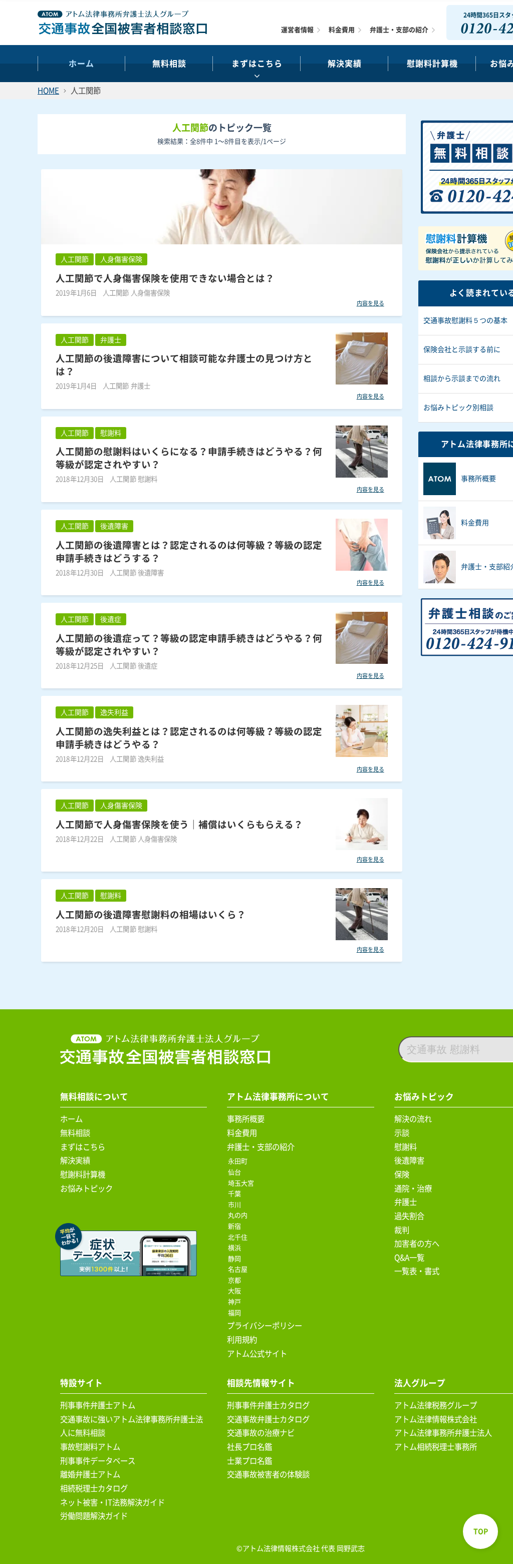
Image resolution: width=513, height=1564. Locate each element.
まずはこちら (257, 64)
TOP (480, 1531)
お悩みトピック (86, 1189)
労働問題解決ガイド (94, 1516)
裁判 (401, 1230)
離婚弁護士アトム (90, 1474)
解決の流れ (413, 1119)
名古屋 (239, 1269)
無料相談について (94, 1096)
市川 (236, 1205)
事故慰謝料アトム (90, 1447)
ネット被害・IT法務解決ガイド (112, 1502)
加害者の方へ (416, 1244)
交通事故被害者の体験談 (268, 1474)
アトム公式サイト (257, 1354)
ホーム (81, 64)
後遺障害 (409, 1160)
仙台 (236, 1172)
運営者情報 (297, 30)
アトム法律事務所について (278, 1096)
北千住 (239, 1237)
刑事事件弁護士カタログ (268, 1405)
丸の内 (239, 1215)
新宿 (236, 1226)
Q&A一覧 (409, 1258)
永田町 (239, 1161)
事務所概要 (246, 1119)
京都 (236, 1280)
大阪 (236, 1291)
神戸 (236, 1302)
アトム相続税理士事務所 (435, 1447)
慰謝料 (405, 1147)
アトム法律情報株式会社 (435, 1419)
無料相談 (169, 64)
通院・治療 (413, 1189)
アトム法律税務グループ (435, 1405)
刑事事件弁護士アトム (97, 1405)
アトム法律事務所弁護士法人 (443, 1433)
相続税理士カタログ (94, 1488)
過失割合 (409, 1216)
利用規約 (242, 1340)
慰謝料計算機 (82, 1174)
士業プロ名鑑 (249, 1461)
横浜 (236, 1248)
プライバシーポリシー (264, 1326)
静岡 (236, 1259)
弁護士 (405, 1202)
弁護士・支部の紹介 (399, 30)
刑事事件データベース (97, 1461)
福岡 (236, 1313)
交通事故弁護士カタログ (268, 1419)
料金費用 (342, 30)
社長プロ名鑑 (249, 1447)
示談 (401, 1133)
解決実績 (345, 64)
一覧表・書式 (416, 1271)
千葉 (236, 1194)
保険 (401, 1174)
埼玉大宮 (242, 1183)
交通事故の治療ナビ (261, 1433)
